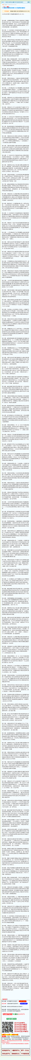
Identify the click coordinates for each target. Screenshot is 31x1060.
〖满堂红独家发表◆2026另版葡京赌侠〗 (14, 2)
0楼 (3, 4)
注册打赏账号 (23, 1001)
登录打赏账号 (24, 1003)
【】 (5, 999)
